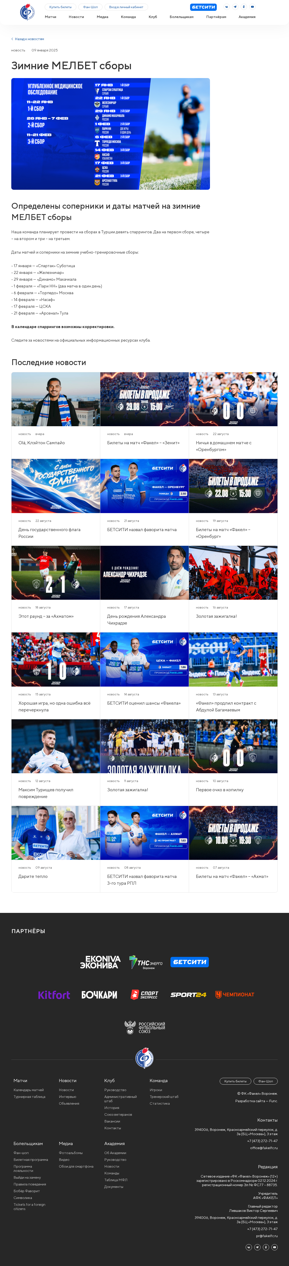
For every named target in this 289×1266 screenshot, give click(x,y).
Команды (111, 1173)
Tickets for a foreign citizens (29, 1206)
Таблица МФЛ (116, 1180)
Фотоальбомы (71, 1153)
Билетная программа (31, 1159)
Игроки (156, 1090)
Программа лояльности (23, 1168)
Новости (76, 17)
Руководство (115, 1090)
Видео (64, 1159)
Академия (247, 17)
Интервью (67, 1097)
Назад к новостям (29, 39)
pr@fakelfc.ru (267, 1236)
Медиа (102, 17)
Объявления (69, 1103)
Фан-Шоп (90, 7)
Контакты (112, 1128)
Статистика (160, 1103)
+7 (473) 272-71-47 (262, 1141)
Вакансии (112, 1121)
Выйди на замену (27, 1177)
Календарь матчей (29, 1090)
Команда (128, 17)
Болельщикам (181, 17)
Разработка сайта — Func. (256, 1101)
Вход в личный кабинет (126, 7)
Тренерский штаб (164, 1097)
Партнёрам (216, 17)
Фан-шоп (21, 1153)
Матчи (50, 17)
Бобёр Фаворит (27, 1191)
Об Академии (115, 1153)
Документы (113, 1187)
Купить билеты (60, 7)
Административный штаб (120, 1099)
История (111, 1108)
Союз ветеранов (118, 1114)
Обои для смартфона (76, 1166)
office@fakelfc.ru (264, 1148)
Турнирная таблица (29, 1097)
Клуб (153, 17)
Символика (23, 1198)
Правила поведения (30, 1184)
